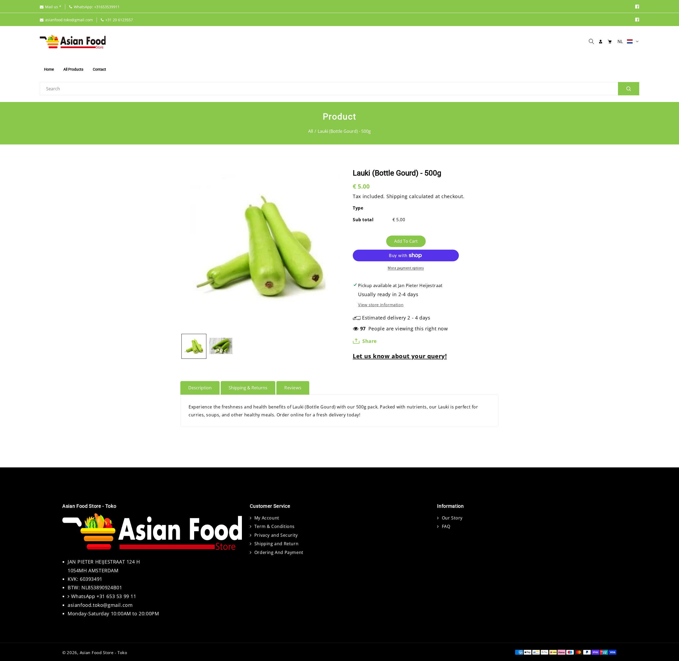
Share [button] (369, 341)
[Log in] (601, 41)
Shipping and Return (275, 544)
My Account (266, 518)
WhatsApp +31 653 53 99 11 (103, 596)
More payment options (406, 268)
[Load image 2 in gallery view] (221, 346)
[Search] (628, 88)
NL (620, 41)
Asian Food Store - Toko (103, 652)
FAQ (445, 526)
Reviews (292, 388)
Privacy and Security (275, 535)
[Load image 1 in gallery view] (194, 346)
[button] (593, 41)
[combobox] (339, 88)
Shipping (397, 196)
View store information (380, 304)
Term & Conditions (274, 526)
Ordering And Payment (278, 552)
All (310, 131)
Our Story (452, 518)
